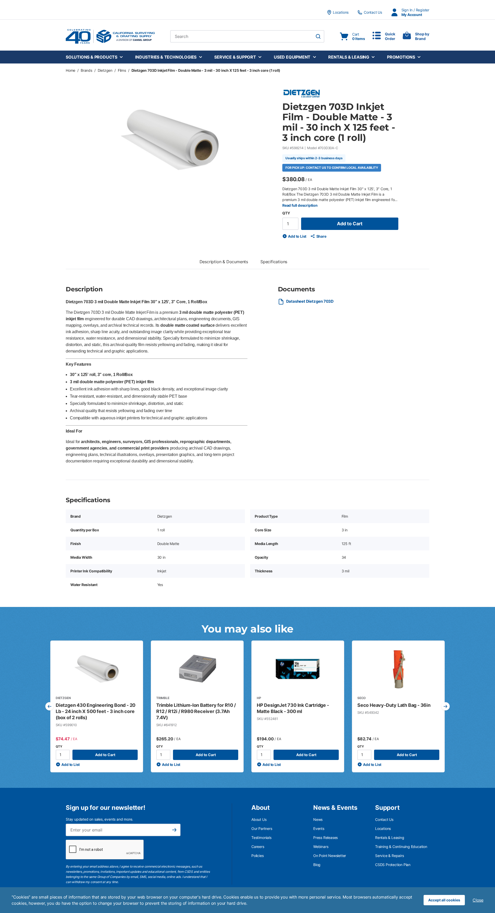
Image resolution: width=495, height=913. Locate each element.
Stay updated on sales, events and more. (99, 819)
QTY (286, 213)
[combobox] (247, 36)
